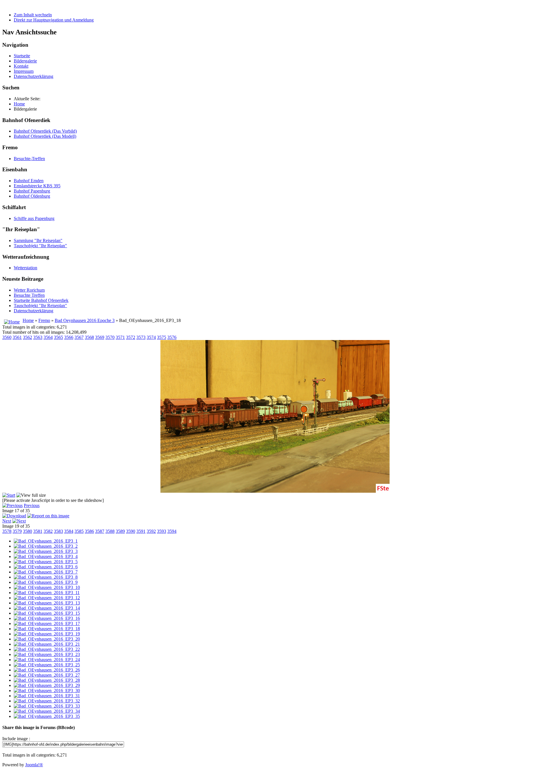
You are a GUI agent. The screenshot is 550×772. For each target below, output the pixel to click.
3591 (141, 531)
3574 (151, 337)
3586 (89, 531)
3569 (99, 337)
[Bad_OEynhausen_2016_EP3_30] (47, 690)
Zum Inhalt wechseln (33, 14)
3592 (151, 531)
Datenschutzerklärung (33, 76)
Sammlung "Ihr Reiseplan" (38, 240)
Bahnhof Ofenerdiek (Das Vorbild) (45, 131)
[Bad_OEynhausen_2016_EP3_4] (46, 556)
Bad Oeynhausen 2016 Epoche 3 (85, 320)
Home (28, 320)
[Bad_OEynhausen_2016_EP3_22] (47, 649)
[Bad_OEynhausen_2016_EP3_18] (47, 628)
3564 (48, 337)
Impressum (24, 71)
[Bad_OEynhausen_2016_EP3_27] (47, 675)
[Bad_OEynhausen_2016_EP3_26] (47, 669)
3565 (58, 337)
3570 (110, 337)
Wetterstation (25, 267)
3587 (99, 531)
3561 (17, 337)
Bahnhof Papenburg (32, 190)
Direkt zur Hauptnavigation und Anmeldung (54, 19)
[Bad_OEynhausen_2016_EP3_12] (47, 597)
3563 (37, 337)
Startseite (22, 55)
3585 (79, 531)
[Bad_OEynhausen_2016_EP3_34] (47, 711)
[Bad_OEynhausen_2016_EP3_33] (47, 706)
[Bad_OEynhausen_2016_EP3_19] (47, 633)
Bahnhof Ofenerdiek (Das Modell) (45, 136)
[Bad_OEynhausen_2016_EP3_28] (47, 680)
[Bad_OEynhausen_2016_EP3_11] (47, 592)
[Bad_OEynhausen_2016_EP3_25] (47, 664)
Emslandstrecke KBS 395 (37, 185)
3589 (120, 531)
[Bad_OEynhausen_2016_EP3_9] (46, 582)
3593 (161, 531)
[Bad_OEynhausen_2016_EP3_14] (47, 608)
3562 (27, 337)
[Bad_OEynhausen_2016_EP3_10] (47, 587)
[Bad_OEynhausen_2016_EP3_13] (47, 602)
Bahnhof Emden (29, 180)
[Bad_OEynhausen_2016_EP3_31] (47, 695)
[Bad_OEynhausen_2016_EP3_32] (47, 700)
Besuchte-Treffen (29, 158)
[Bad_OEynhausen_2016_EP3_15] (47, 613)
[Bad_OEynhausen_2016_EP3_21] (47, 644)
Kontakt (21, 66)
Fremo (44, 320)
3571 (120, 337)
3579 (17, 531)
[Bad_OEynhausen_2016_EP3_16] (47, 618)
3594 (171, 531)
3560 (6, 337)
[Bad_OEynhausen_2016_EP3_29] (47, 685)
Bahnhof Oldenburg (32, 196)
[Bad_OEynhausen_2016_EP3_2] (46, 546)
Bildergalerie (25, 60)
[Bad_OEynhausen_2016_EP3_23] (47, 654)
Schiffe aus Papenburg (34, 218)
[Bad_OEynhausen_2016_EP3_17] (47, 623)
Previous (32, 505)
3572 (130, 337)
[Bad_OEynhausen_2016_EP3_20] (47, 639)
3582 (48, 531)
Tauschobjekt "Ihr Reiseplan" (40, 245)
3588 (110, 531)
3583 (58, 531)
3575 (161, 337)
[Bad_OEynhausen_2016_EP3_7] (46, 571)
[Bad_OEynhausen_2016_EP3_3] (46, 551)
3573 (141, 337)
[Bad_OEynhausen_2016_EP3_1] (46, 541)
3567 (79, 337)
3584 (68, 531)
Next (6, 520)
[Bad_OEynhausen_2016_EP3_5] (46, 561)
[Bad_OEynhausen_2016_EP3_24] (47, 659)
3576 (171, 337)
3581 (37, 531)
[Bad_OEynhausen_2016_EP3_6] (46, 566)
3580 (27, 531)
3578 (6, 531)
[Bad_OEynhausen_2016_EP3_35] (47, 716)
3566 (68, 337)
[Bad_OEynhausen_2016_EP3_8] (46, 577)
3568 (89, 337)
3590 (130, 531)
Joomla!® (34, 764)
